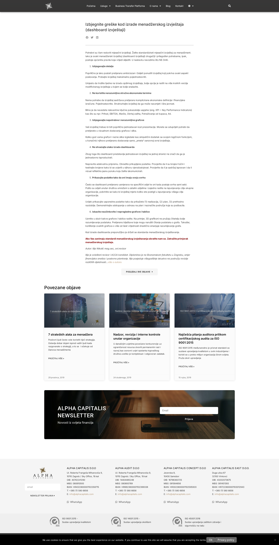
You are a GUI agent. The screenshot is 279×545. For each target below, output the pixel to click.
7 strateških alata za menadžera (70, 334)
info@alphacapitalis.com (81, 494)
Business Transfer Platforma (130, 6)
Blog (168, 6)
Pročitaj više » (56, 358)
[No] (275, 539)
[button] (229, 6)
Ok (210, 540)
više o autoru (115, 262)
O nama (154, 6)
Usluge (104, 6)
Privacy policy (226, 540)
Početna (91, 6)
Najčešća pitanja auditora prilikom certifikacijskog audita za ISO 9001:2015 (202, 338)
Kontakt (179, 6)
